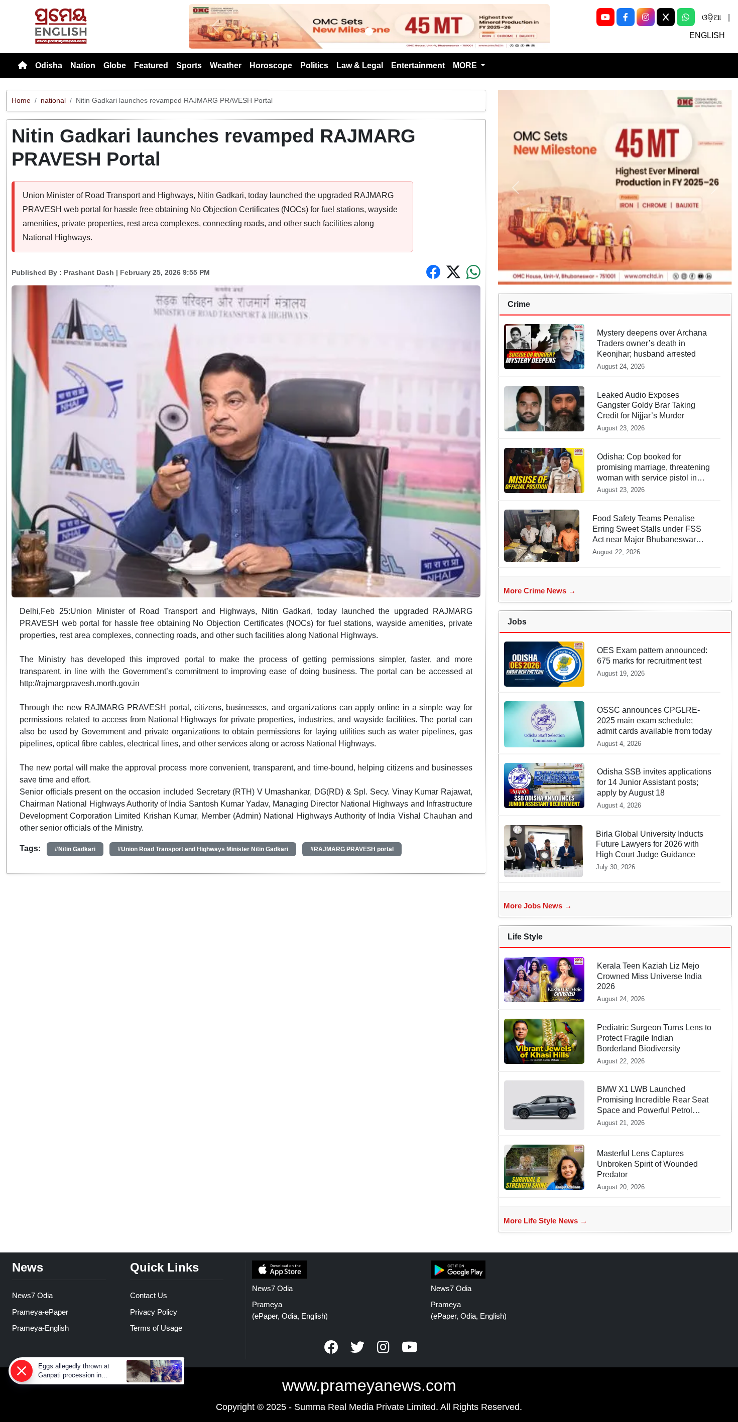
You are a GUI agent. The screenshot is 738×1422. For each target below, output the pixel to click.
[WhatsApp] (686, 17)
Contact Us (148, 1295)
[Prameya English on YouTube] (410, 1347)
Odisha (48, 65)
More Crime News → (540, 590)
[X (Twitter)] (666, 17)
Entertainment (418, 65)
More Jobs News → (538, 905)
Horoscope (271, 65)
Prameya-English (40, 1328)
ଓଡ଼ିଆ (711, 17)
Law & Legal (359, 65)
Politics (314, 65)
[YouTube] (605, 17)
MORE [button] (466, 65)
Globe (114, 65)
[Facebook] (626, 17)
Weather (225, 65)
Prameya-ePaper (40, 1312)
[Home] (22, 66)
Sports (189, 65)
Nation (82, 65)
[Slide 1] (369, 32)
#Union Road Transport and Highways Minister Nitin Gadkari (202, 849)
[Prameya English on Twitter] (357, 1347)
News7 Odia (32, 1295)
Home (21, 100)
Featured (151, 65)
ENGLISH (707, 35)
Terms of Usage (156, 1328)
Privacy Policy (153, 1312)
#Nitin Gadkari (75, 849)
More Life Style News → (545, 1220)
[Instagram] (646, 17)
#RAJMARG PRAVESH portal (352, 849)
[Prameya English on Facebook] (331, 1347)
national (53, 100)
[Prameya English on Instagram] (384, 1347)
